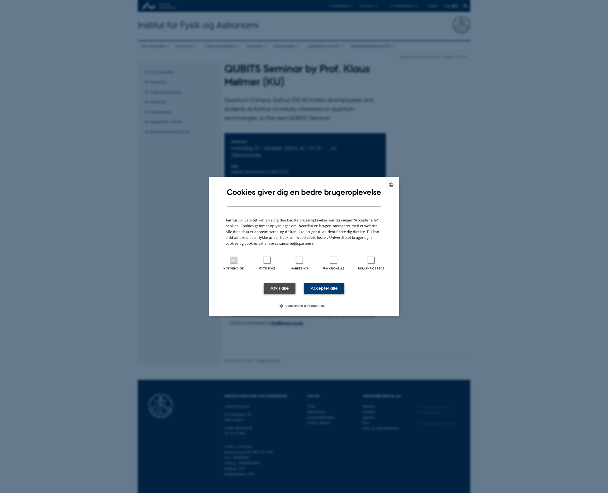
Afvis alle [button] (280, 288)
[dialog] (304, 246)
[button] (304, 306)
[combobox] (391, 184)
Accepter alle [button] (324, 288)
